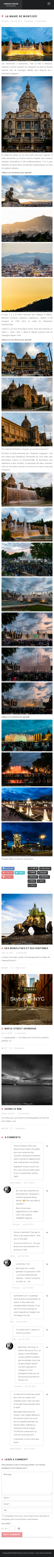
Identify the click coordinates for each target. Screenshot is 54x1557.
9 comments (21, 953)
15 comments (24, 1114)
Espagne (43, 873)
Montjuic (45, 877)
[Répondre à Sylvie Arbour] (47, 1146)
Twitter (20, 873)
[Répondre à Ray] (47, 1296)
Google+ (8, 877)
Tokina (33, 885)
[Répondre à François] (47, 1191)
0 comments (20, 1033)
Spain (42, 881)
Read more (20, 968)
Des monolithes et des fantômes (26, 948)
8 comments (41, 21)
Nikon (32, 881)
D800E (32, 873)
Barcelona (46, 868)
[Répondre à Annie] (47, 1232)
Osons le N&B (13, 1109)
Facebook (8, 869)
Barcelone (28, 21)
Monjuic (33, 877)
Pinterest (8, 873)
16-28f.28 (33, 868)
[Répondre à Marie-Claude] (47, 1394)
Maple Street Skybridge (20, 1028)
